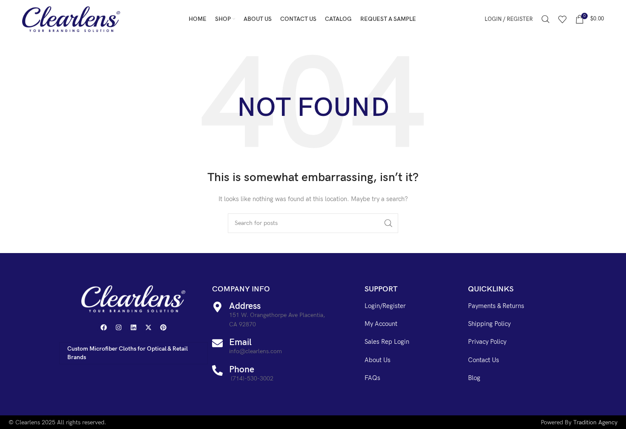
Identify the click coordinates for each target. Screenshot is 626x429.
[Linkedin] (133, 327)
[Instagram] (118, 327)
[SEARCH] (388, 223)
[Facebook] (103, 327)
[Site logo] (71, 18)
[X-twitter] (148, 327)
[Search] (545, 19)
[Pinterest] (163, 327)
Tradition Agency (595, 422)
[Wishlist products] (562, 19)
